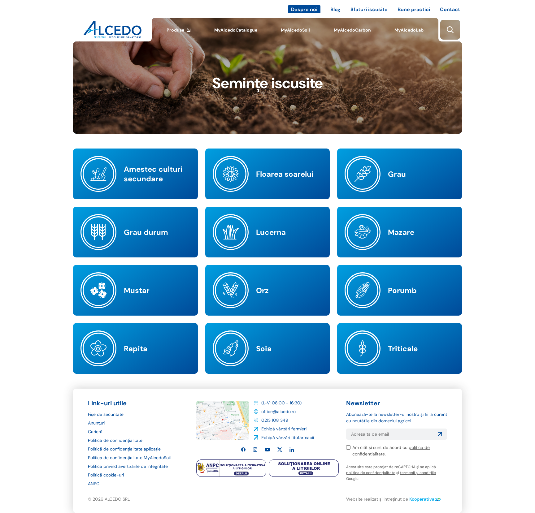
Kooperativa (421, 499)
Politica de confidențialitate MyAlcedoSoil (129, 457)
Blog (335, 9)
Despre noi (304, 9)
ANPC (93, 483)
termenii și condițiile (418, 472)
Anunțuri (96, 423)
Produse (175, 30)
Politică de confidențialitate (115, 440)
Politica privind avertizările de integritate (128, 466)
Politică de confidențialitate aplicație (124, 449)
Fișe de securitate (106, 414)
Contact (450, 9)
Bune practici (414, 9)
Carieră (95, 431)
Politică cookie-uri (106, 475)
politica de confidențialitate (370, 472)
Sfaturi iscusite (369, 9)
